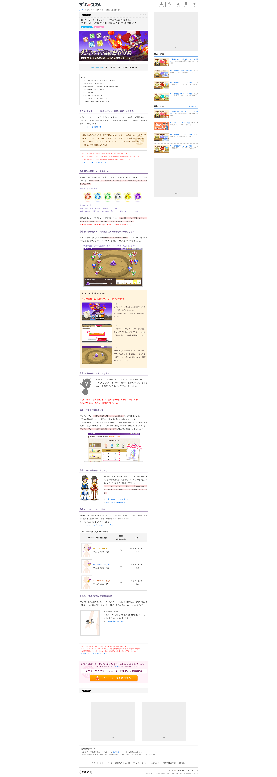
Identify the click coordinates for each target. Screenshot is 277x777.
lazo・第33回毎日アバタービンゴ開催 (181, 82)
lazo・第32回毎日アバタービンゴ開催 (181, 94)
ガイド (186, 6)
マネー (169, 6)
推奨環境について (119, 752)
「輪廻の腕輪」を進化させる (116, 621)
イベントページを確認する (92, 127)
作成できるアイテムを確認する (117, 499)
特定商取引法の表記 (169, 763)
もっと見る (192, 106)
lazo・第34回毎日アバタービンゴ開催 (181, 70)
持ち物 (117, 666)
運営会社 (182, 763)
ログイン (161, 6)
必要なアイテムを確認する (115, 502)
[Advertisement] (176, 29)
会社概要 (127, 763)
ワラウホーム (96, 763)
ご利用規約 (118, 763)
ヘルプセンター (155, 763)
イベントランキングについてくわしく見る (97, 525)
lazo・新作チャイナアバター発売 (180, 123)
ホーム (81, 10)
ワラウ (194, 6)
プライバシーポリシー (140, 763)
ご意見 (178, 6)
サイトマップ (107, 763)
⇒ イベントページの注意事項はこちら (95, 162)
